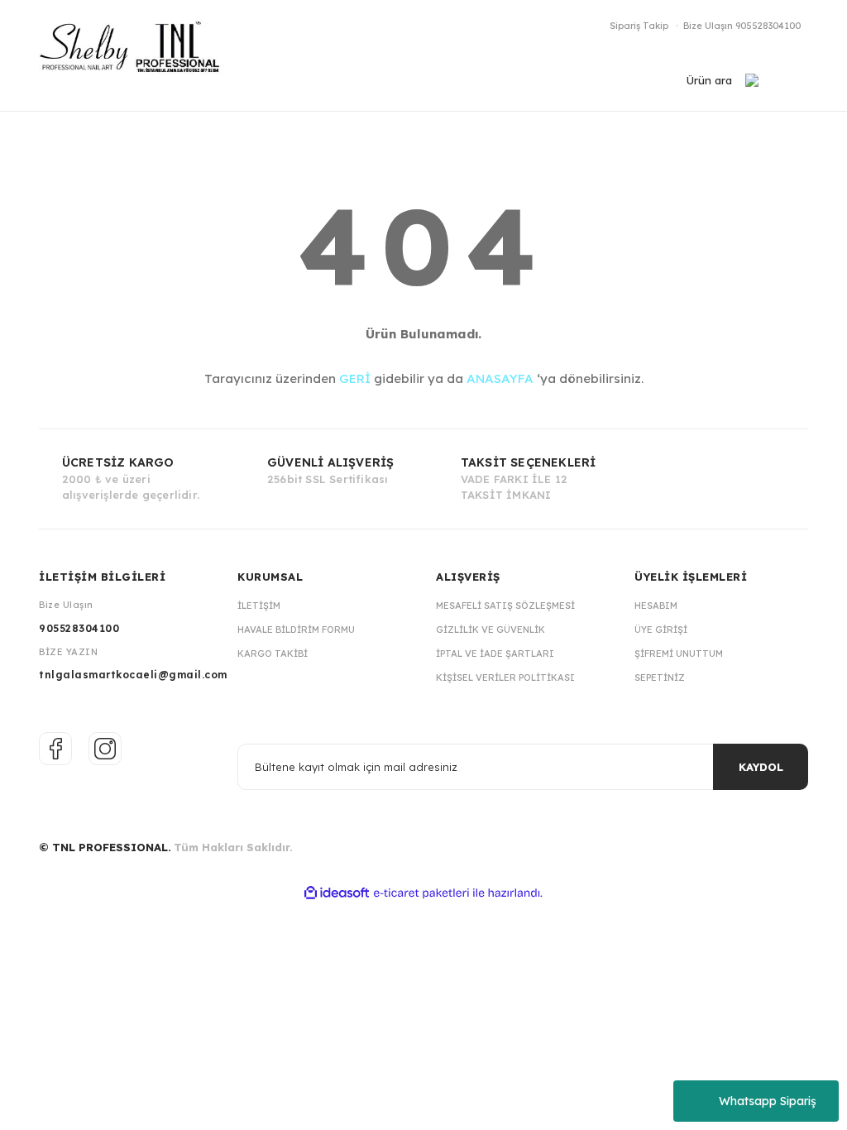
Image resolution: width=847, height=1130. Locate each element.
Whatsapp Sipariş (767, 1101)
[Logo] (138, 55)
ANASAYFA (500, 378)
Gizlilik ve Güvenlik (490, 629)
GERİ (355, 378)
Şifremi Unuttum (678, 653)
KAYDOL (761, 766)
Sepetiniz (659, 677)
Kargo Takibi (272, 653)
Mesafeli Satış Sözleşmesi (505, 605)
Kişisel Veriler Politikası (505, 677)
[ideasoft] (337, 893)
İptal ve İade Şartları (495, 653)
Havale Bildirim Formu (296, 629)
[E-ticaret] (421, 893)
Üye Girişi (660, 629)
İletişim (258, 605)
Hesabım (655, 605)
